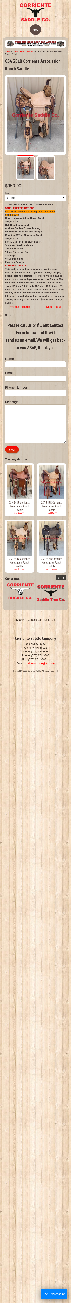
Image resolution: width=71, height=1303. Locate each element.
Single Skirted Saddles (23, 51)
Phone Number (16, 387)
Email (9, 373)
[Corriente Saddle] (35, 20)
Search (20, 619)
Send (12, 450)
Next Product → (56, 306)
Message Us (58, 1294)
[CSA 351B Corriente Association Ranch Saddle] (25, 167)
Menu (35, 29)
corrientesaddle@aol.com (40, 663)
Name (9, 359)
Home (8, 51)
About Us (49, 619)
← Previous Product (17, 306)
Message (11, 402)
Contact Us (34, 619)
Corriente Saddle (34, 671)
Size (7, 193)
